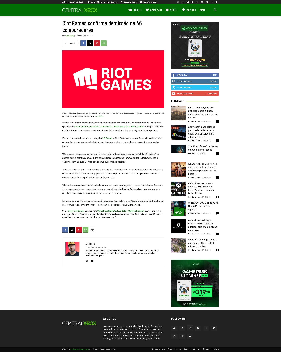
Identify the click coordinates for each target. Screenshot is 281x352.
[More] (92, 230)
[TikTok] (197, 2)
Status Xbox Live (149, 2)
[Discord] (178, 2)
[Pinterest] (97, 43)
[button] (215, 10)
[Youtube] (216, 2)
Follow (213, 81)
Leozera (70, 36)
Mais (202, 9)
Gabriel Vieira (194, 121)
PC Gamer (107, 138)
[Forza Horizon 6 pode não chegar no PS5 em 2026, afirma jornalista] (178, 245)
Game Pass (156, 9)
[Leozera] (74, 252)
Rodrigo (191, 153)
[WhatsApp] (211, 2)
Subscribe (212, 93)
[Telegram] (192, 2)
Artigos (191, 9)
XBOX (136, 9)
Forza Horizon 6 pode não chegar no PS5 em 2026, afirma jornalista (202, 243)
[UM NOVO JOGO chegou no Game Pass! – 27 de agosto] (178, 208)
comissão (99, 116)
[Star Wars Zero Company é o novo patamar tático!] (178, 149)
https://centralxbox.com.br (96, 247)
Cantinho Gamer (130, 2)
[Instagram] (187, 2)
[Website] (207, 2)
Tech (172, 9)
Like (215, 75)
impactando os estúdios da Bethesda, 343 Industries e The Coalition (109, 126)
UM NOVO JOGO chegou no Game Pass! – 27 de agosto (203, 206)
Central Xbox (96, 2)
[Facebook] (182, 2)
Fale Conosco (112, 2)
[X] (202, 2)
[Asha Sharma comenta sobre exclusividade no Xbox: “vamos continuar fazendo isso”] (178, 189)
